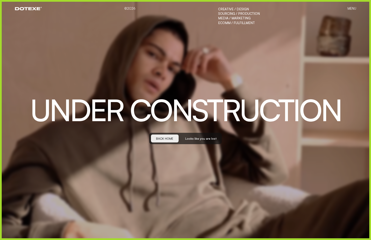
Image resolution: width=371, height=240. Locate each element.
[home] (28, 8)
